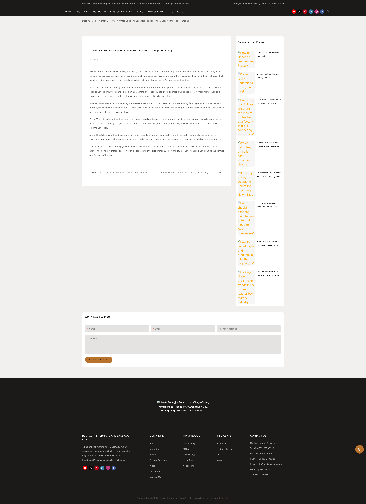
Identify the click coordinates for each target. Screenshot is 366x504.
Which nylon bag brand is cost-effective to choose (268, 144)
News (112, 20)
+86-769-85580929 (273, 3)
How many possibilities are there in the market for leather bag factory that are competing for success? (269, 102)
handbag (133, 71)
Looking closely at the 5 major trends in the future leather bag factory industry (269, 274)
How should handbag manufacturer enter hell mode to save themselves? (269, 205)
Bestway (86, 20)
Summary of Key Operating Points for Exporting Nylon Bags (269, 175)
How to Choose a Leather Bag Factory (268, 54)
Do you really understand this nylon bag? (268, 76)
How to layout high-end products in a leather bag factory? (268, 243)
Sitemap (224, 498)
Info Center (100, 20)
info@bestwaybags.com (245, 3)
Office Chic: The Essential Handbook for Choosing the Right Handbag (154, 20)
